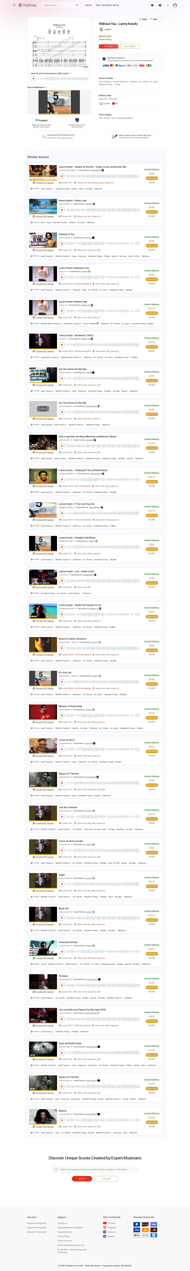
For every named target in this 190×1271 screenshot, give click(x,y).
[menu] (14, 5)
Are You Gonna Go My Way (73, 369)
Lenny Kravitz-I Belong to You (74, 267)
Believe (62, 1110)
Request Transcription (37, 1227)
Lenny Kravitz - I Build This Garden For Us (80, 605)
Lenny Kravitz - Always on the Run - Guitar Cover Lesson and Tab (92, 166)
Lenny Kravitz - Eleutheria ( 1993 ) (76, 335)
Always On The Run (69, 773)
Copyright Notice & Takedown (70, 1227)
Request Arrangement (37, 1223)
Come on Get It (67, 739)
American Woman (68, 942)
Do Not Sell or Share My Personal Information (72, 1251)
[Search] (76, 5)
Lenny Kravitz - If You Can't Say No (76, 503)
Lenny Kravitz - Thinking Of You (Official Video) (83, 470)
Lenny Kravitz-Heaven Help (73, 301)
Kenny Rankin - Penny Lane (73, 200)
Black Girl (64, 908)
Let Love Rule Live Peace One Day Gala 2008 (82, 1009)
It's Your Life (65, 672)
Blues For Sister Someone (72, 638)
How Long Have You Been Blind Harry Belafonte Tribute (87, 436)
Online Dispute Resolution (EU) (71, 1245)
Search (82, 1178)
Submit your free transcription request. (134, 138)
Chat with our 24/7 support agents (60, 138)
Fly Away (63, 975)
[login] (175, 5)
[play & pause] (33, 78)
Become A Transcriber (37, 1232)
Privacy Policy (63, 1236)
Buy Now (109, 46)
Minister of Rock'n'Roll (70, 706)
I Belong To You (66, 234)
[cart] (160, 5)
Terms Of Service (65, 1240)
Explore (107, 1178)
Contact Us (62, 1223)
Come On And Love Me (71, 841)
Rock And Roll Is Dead (70, 1043)
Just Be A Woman (68, 807)
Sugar (62, 874)
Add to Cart (130, 46)
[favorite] (152, 5)
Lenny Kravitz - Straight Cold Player (77, 537)
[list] (168, 5)
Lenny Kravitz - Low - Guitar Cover (76, 571)
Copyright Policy (65, 1232)
